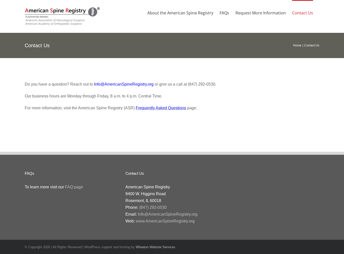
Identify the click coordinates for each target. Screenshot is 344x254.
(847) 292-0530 (153, 207)
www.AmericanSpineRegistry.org (165, 221)
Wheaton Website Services (155, 247)
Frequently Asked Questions (161, 108)
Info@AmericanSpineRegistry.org (124, 84)
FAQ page (74, 187)
